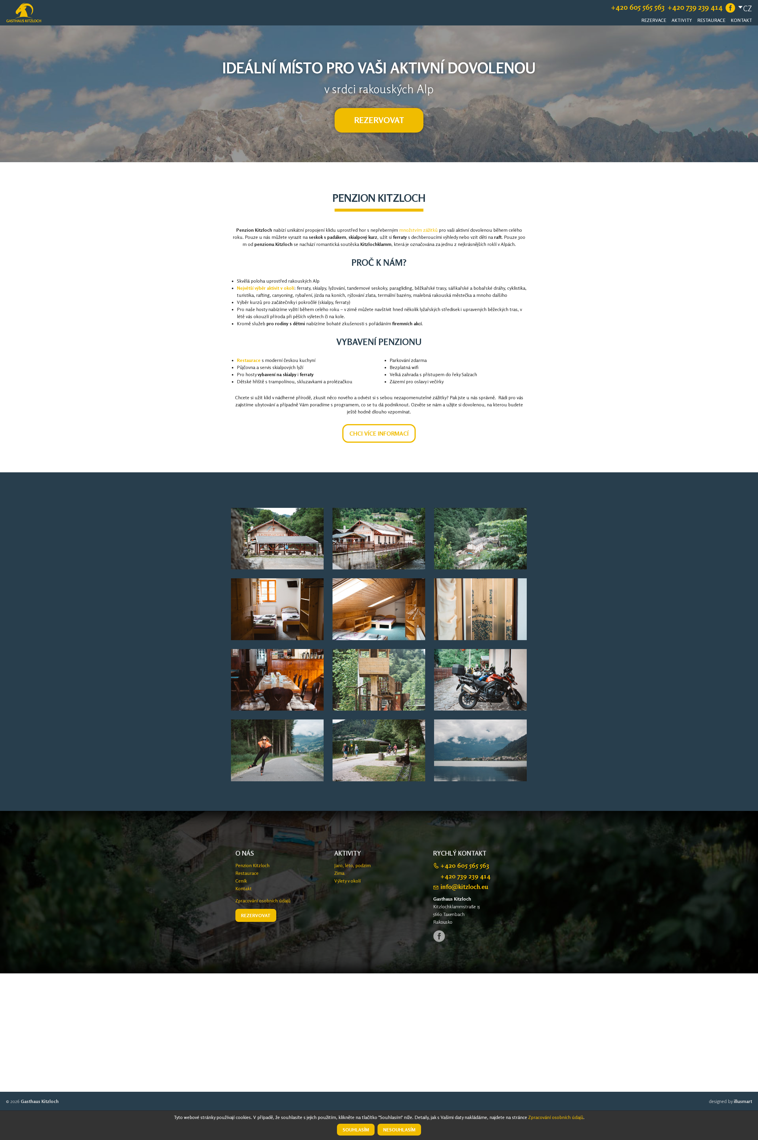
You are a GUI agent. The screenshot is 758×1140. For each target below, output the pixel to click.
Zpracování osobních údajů (262, 901)
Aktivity (682, 20)
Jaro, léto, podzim (352, 865)
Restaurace (711, 20)
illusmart (743, 1101)
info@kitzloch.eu (464, 887)
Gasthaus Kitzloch (40, 1101)
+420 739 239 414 (694, 7)
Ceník (241, 881)
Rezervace (653, 20)
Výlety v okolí (347, 881)
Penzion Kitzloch (252, 865)
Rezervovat (379, 120)
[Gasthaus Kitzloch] (23, 11)
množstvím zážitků (418, 230)
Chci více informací (379, 433)
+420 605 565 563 (637, 7)
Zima (339, 873)
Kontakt (741, 20)
